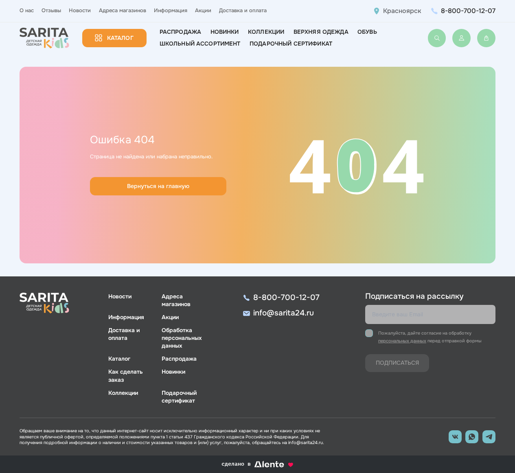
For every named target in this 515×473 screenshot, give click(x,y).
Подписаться (397, 362)
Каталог (120, 38)
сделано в (249, 464)
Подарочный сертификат (291, 43)
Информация (170, 10)
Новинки (224, 31)
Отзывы (51, 10)
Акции (203, 10)
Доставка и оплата (243, 10)
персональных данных (402, 341)
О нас (27, 10)
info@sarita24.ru (283, 313)
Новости (80, 10)
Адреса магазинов (122, 10)
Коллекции (266, 31)
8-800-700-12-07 (468, 11)
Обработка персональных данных (182, 337)
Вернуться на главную (158, 186)
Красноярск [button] (402, 11)
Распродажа (180, 31)
